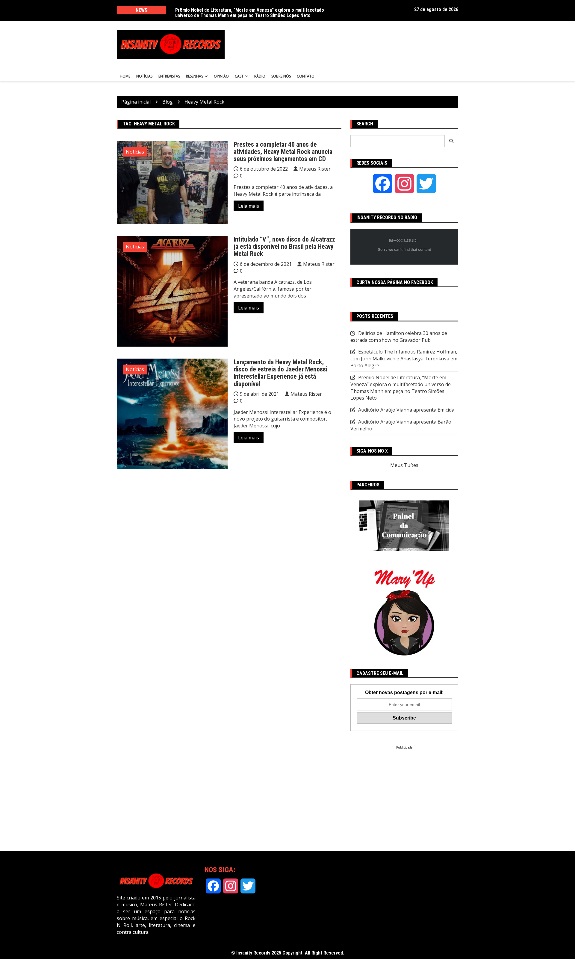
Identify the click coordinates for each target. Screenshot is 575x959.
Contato (305, 76)
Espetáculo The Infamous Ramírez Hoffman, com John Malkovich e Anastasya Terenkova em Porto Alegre (403, 358)
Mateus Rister (315, 169)
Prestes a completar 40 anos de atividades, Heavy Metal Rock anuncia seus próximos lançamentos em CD (283, 152)
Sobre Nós (281, 76)
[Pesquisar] (451, 141)
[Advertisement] (347, 44)
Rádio (259, 76)
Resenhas (194, 76)
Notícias (144, 76)
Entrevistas (169, 76)
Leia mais (248, 206)
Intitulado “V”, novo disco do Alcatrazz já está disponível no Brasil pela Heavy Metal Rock (284, 246)
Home (125, 76)
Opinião (221, 76)
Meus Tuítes (404, 465)
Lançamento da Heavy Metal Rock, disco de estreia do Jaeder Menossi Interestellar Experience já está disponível (280, 373)
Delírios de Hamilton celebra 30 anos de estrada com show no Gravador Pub (253, 10)
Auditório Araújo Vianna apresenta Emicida (406, 409)
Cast (239, 76)
